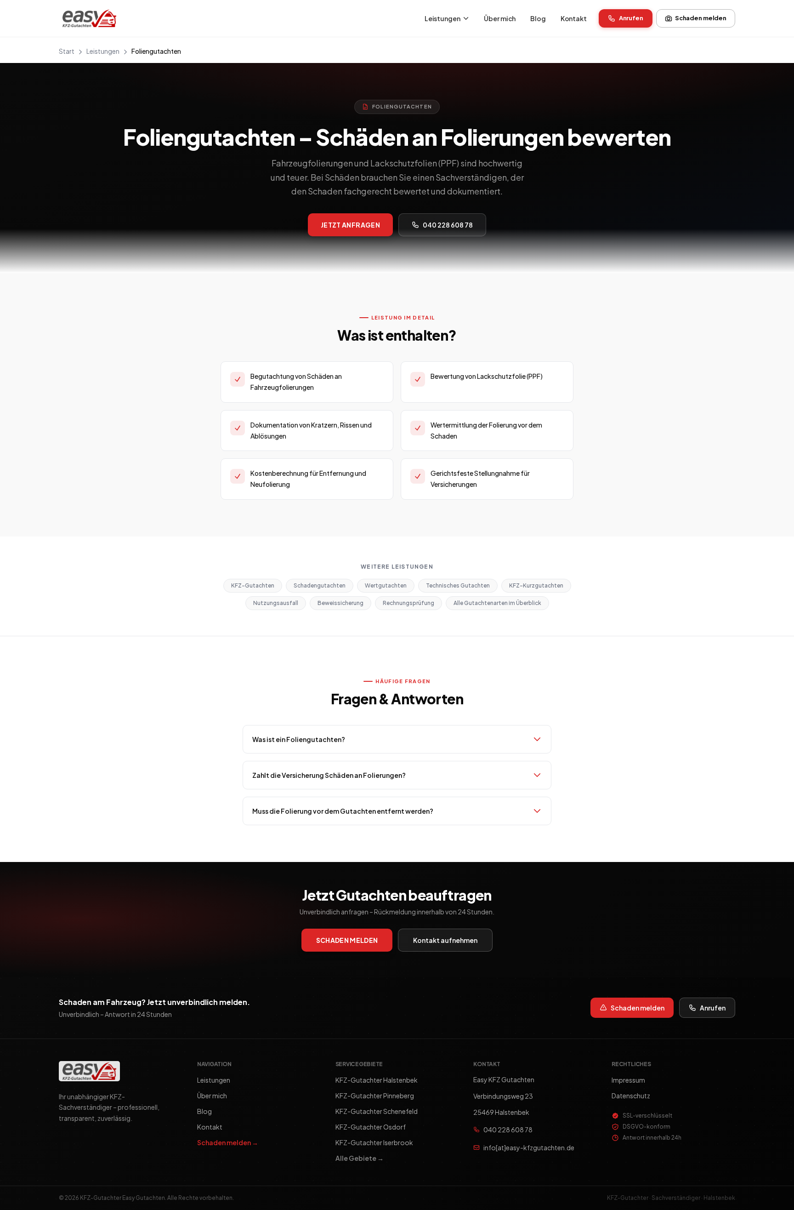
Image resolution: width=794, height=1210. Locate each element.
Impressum (628, 1080)
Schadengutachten (320, 585)
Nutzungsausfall (275, 603)
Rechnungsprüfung (408, 603)
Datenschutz (631, 1095)
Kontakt (574, 18)
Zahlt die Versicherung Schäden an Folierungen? (329, 775)
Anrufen (631, 18)
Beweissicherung (340, 603)
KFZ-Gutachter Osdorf (370, 1127)
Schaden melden (700, 18)
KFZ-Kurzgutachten (536, 585)
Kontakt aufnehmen (445, 940)
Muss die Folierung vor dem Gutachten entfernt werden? (342, 811)
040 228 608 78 (448, 225)
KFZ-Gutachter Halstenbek (376, 1080)
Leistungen (442, 18)
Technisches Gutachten (458, 585)
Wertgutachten (386, 585)
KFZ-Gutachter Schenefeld (376, 1111)
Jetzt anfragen (350, 225)
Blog (537, 18)
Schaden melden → (227, 1142)
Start (66, 51)
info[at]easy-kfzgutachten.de (528, 1147)
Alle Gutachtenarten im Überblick (497, 603)
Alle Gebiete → (359, 1158)
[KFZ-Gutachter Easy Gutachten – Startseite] (89, 18)
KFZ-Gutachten (252, 585)
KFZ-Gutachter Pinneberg (374, 1095)
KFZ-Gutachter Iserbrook (374, 1142)
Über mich (500, 18)
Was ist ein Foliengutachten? (298, 739)
